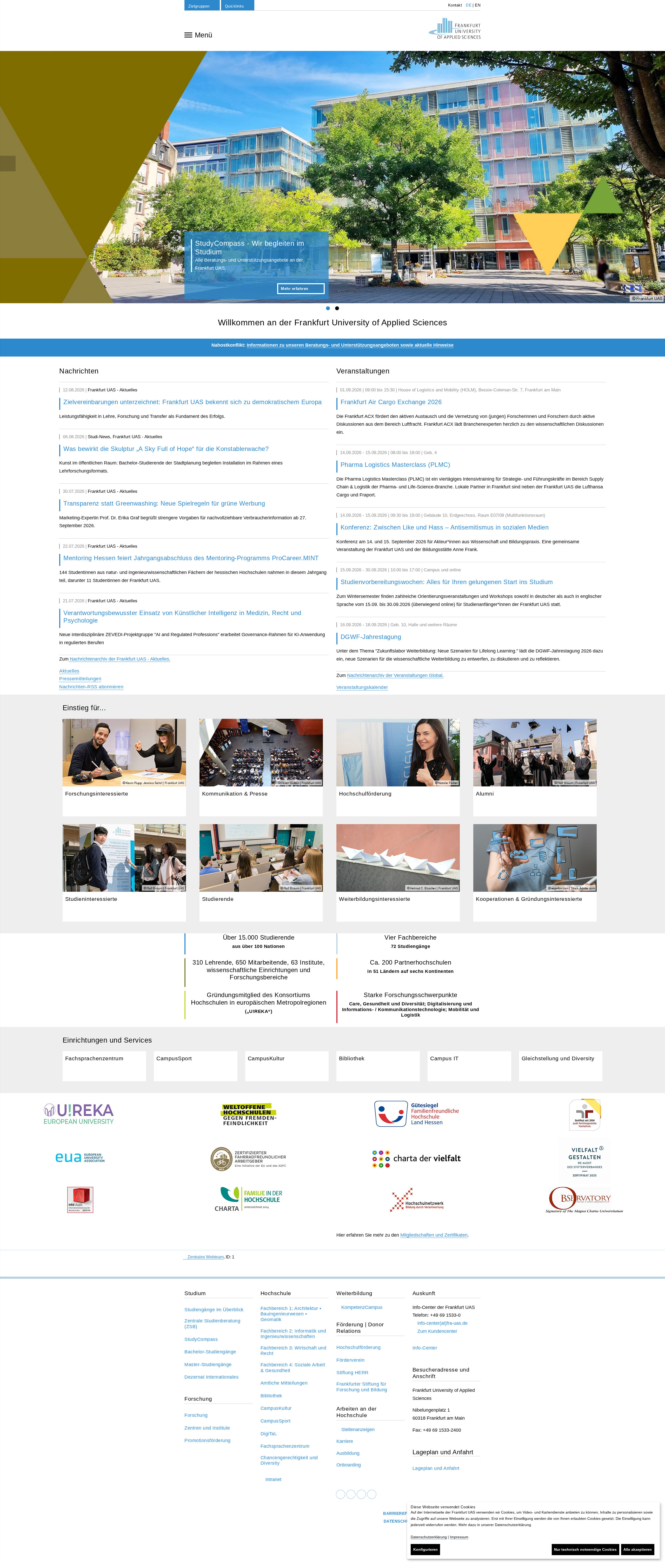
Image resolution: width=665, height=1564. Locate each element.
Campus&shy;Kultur (287, 1066)
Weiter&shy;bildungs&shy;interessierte (398, 873)
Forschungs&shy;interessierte (124, 767)
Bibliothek (378, 1066)
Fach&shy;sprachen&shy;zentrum (104, 1066)
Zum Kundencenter (437, 1331)
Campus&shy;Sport (195, 1066)
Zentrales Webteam (206, 1257)
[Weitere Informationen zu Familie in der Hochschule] (248, 1200)
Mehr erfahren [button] (294, 288)
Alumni (535, 767)
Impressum (459, 1537)
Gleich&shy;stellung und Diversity (560, 1066)
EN (478, 5)
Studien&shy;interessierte (124, 873)
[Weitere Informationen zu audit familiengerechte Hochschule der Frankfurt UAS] (585, 1115)
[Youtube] (372, 1494)
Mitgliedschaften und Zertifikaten (434, 1235)
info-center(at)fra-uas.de (442, 1323)
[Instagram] (361, 1494)
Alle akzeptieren (637, 1549)
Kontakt (454, 5)
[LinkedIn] (351, 1494)
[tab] (328, 308)
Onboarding (348, 1465)
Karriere (344, 1441)
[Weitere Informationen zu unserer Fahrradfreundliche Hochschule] (248, 1159)
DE (468, 5)
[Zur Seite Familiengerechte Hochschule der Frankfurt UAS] (416, 1114)
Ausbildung (348, 1453)
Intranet (273, 1479)
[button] (20, 177)
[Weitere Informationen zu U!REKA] (80, 1115)
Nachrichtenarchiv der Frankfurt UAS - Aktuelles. (119, 659)
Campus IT (469, 1066)
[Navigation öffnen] (188, 34)
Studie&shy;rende (261, 873)
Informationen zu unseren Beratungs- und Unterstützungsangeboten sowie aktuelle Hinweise (350, 345)
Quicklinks (234, 6)
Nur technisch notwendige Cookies (585, 1549)
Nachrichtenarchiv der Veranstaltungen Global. (395, 675)
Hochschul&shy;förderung (398, 767)
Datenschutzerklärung (429, 1537)
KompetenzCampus (361, 1307)
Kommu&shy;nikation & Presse (261, 767)
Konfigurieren (425, 1549)
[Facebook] (340, 1494)
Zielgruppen (199, 6)
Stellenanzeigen (358, 1429)
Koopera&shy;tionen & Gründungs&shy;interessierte (535, 873)
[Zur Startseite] (455, 28)
